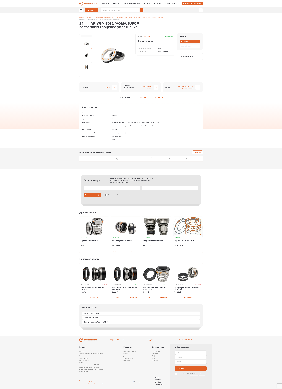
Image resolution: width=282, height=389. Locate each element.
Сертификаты (128, 358)
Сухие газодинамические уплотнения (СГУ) (93, 369)
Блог (153, 358)
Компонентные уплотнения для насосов (128, 17)
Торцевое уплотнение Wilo (184, 241)
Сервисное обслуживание (131, 3)
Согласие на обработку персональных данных (92, 383)
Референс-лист (157, 356)
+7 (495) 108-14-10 (171, 3)
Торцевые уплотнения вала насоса (104, 17)
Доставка (126, 356)
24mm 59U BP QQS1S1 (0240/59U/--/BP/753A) (186, 288)
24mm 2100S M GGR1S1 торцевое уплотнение (93, 288)
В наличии (197, 152)
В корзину (82, 250)
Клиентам (116, 3)
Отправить (88, 195)
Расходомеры (84, 360)
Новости (155, 360)
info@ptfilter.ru (158, 3)
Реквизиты (126, 360)
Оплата (125, 353)
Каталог (89, 17)
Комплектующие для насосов (89, 367)
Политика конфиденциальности (88, 381)
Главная (81, 17)
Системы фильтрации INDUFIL (89, 365)
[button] (86, 36)
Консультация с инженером (192, 3)
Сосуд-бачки (83, 358)
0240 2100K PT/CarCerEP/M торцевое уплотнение (125, 288)
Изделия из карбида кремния (88, 356)
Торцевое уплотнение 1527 (90, 241)
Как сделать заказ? (129, 351)
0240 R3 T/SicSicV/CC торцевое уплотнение (154, 288)
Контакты (146, 3)
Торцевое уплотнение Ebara (153, 241)
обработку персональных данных (125, 194)
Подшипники (83, 371)
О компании (105, 3)
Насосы (82, 351)
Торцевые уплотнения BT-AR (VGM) (153, 17)
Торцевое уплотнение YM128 (122, 241)
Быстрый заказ (101, 250)
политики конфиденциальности (153, 194)
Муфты (81, 362)
